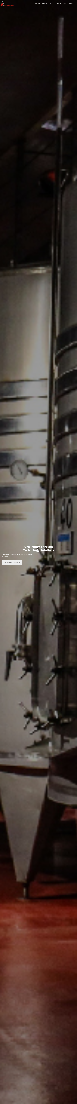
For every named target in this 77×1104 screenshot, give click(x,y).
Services (44, 3)
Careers (58, 3)
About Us (37, 3)
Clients (52, 3)
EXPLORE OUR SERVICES (11, 562)
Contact (70, 3)
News (64, 3)
